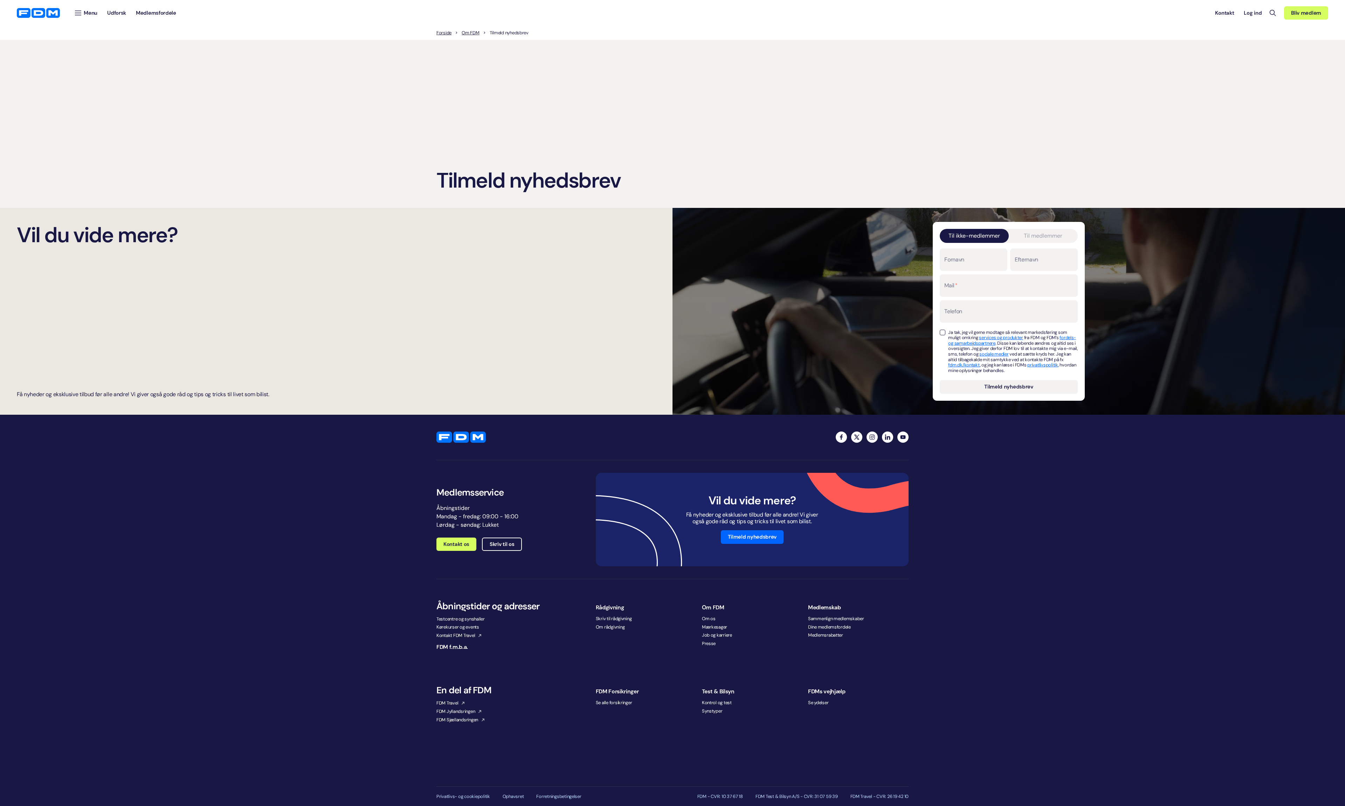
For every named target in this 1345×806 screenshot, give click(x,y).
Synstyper (712, 711)
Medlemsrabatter (825, 635)
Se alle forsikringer (614, 703)
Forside (443, 33)
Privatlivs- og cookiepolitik (463, 796)
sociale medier (993, 354)
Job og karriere (717, 635)
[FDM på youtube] (903, 437)
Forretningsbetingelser (558, 796)
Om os (709, 619)
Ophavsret (513, 796)
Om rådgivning (610, 627)
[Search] (1272, 13)
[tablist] (1008, 236)
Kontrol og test (717, 703)
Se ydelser (818, 703)
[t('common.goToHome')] (461, 437)
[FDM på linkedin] (887, 437)
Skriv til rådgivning (614, 619)
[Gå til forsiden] (38, 13)
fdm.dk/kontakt (964, 365)
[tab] (974, 236)
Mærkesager (714, 627)
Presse (709, 643)
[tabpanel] (1008, 321)
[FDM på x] (856, 437)
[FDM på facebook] (841, 437)
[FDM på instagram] (872, 437)
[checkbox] (942, 332)
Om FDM (470, 33)
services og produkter (1001, 338)
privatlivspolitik (1042, 365)
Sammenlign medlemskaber (836, 619)
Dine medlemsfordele (829, 627)
